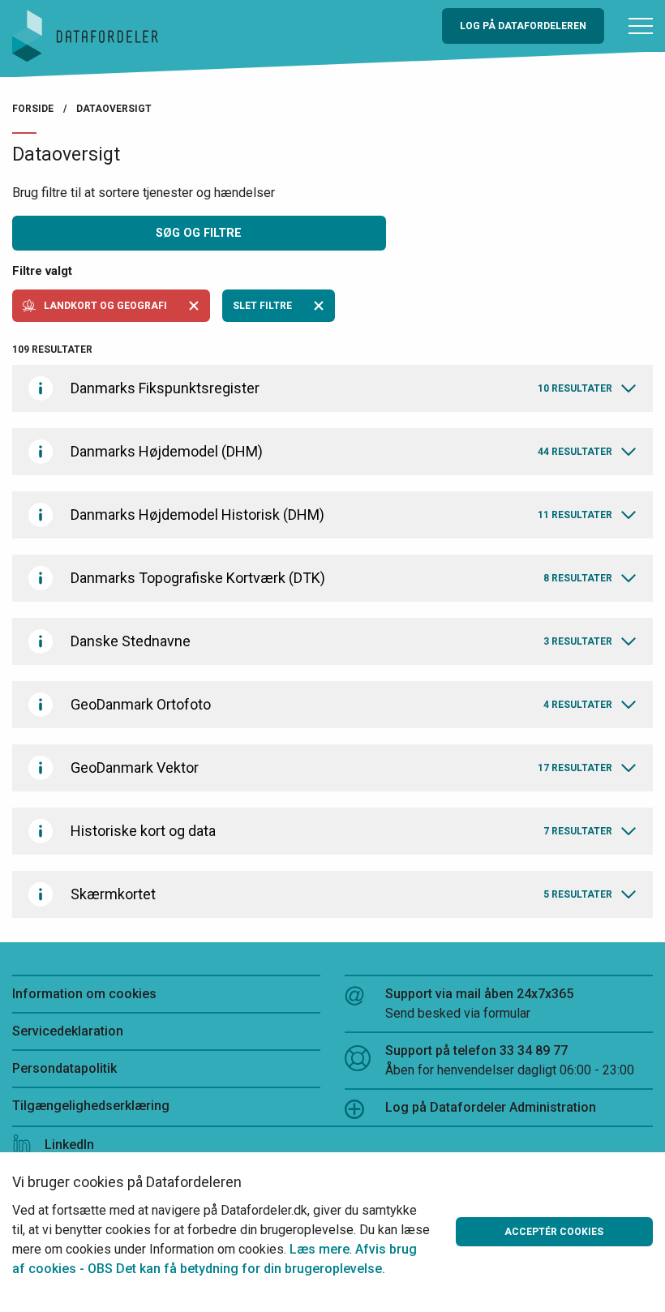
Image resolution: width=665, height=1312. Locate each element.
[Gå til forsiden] (85, 34)
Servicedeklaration (67, 1031)
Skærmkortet (341, 894)
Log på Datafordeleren (523, 26)
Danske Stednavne (341, 641)
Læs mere (320, 1249)
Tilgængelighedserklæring (90, 1105)
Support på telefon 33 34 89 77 (509, 1060)
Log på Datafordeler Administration (490, 1107)
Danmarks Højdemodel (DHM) (341, 451)
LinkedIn (69, 1144)
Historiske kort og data (341, 830)
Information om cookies (84, 993)
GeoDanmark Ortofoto (341, 704)
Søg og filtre (199, 233)
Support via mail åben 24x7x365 (479, 1003)
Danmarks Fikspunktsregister (341, 388)
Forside (33, 108)
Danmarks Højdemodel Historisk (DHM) (341, 514)
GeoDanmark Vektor (341, 767)
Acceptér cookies (553, 1231)
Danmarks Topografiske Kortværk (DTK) (341, 577)
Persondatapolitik (64, 1068)
